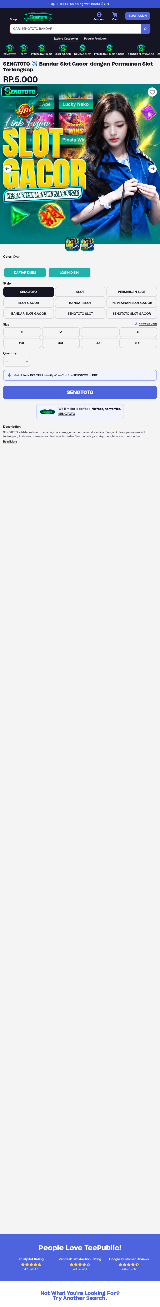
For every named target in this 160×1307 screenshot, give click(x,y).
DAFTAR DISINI (25, 272)
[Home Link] (38, 16)
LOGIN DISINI (69, 272)
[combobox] (75, 29)
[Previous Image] (7, 169)
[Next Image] (152, 169)
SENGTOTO (80, 392)
